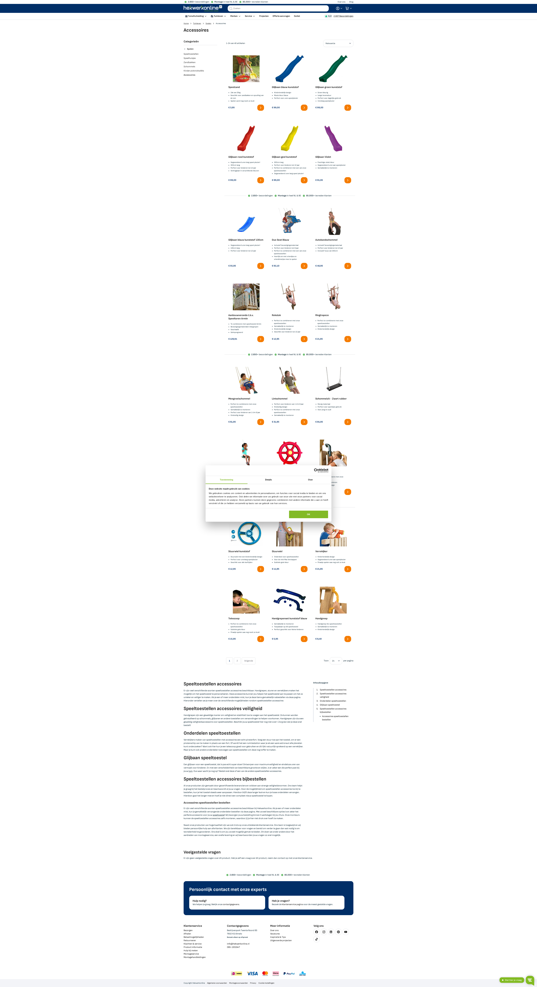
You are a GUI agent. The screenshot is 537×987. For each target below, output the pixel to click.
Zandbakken (190, 62)
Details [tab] (268, 479)
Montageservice (191, 954)
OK (308, 514)
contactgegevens (231, 904)
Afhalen (187, 933)
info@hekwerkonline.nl (238, 944)
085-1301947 (233, 947)
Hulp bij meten (191, 950)
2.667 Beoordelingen (343, 16)
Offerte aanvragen (281, 16)
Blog (351, 2)
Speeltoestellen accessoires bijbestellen (333, 710)
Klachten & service (193, 944)
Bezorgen (188, 930)
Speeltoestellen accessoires (333, 689)
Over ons (341, 2)
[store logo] (203, 8)
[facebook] (317, 932)
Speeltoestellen (191, 54)
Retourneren (190, 940)
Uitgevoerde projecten (281, 940)
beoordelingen (198, 2)
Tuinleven (197, 23)
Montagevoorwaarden (238, 983)
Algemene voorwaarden (217, 983)
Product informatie (193, 947)
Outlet (297, 16)
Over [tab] (310, 479)
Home (186, 23)
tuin (191, 771)
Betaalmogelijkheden (194, 937)
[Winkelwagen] (348, 8)
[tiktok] (317, 939)
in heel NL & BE (226, 2)
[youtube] (346, 932)
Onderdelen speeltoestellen (333, 701)
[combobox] (278, 8)
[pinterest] (338, 932)
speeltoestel (218, 815)
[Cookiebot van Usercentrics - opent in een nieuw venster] (316, 470)
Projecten (264, 16)
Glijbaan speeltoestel (330, 705)
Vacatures (275, 933)
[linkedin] (331, 932)
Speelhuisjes (190, 58)
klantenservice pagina (292, 904)
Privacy (253, 983)
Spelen (208, 23)
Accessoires (189, 75)
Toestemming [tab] (226, 479)
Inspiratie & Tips (278, 937)
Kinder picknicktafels (194, 70)
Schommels (189, 66)
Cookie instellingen (266, 983)
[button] (339, 8)
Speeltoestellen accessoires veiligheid (333, 695)
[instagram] (324, 932)
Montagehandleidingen (195, 957)
